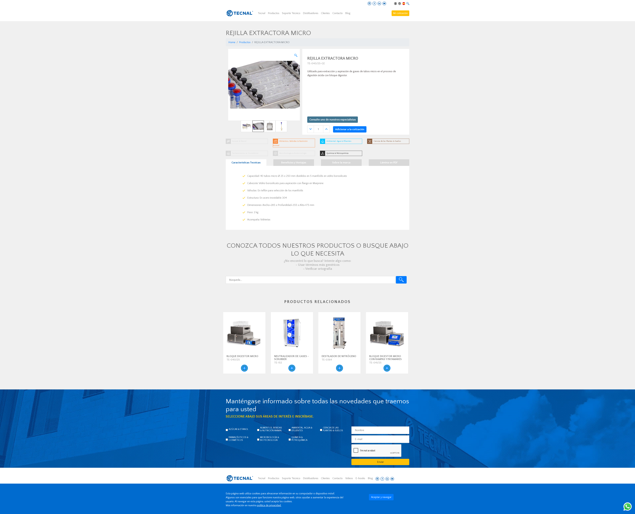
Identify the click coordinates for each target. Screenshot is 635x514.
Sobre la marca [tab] (341, 162)
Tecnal (261, 13)
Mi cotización (400, 13)
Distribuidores (310, 13)
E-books (360, 478)
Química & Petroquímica (299, 438)
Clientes (325, 13)
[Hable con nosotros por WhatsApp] (627, 506)
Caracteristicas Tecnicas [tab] (246, 162)
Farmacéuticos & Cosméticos (238, 438)
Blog (347, 13)
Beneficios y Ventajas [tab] (293, 162)
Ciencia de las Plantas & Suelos (333, 429)
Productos (273, 13)
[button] (233, 90)
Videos (349, 478)
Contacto (337, 13)
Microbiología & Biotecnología (269, 438)
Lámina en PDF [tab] (389, 162)
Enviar (380, 461)
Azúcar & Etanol (238, 429)
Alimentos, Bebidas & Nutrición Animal (271, 429)
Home (231, 42)
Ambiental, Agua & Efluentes (302, 429)
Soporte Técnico (291, 13)
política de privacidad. (269, 505)
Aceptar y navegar (381, 497)
